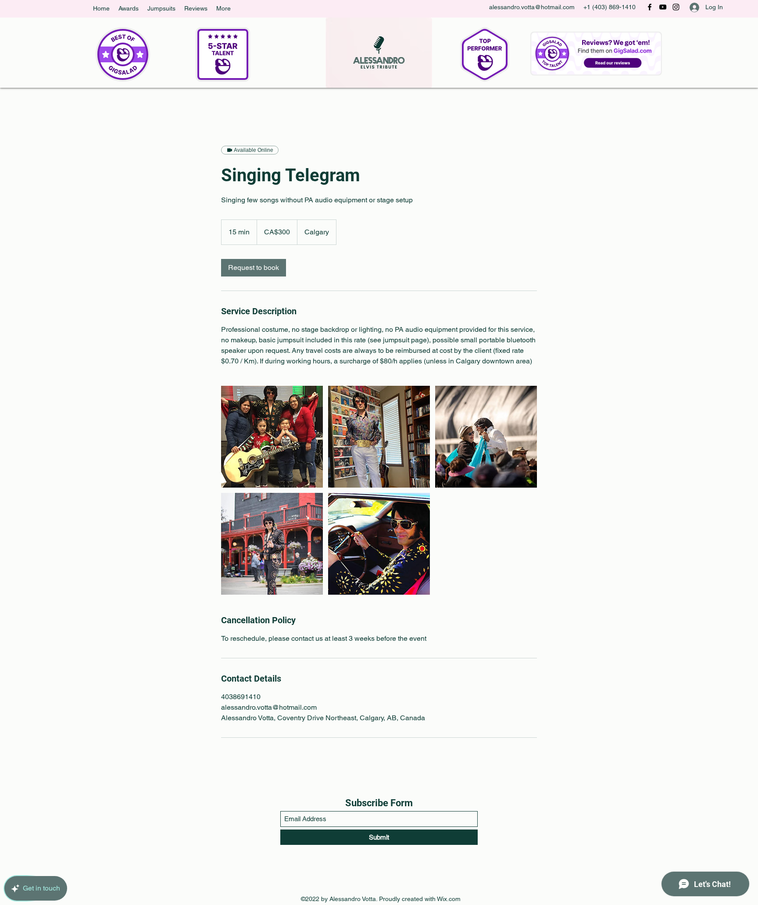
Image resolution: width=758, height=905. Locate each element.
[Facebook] (649, 7)
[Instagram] (676, 7)
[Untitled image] (272, 437)
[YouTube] (662, 7)
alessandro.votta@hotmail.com (532, 7)
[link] (253, 268)
